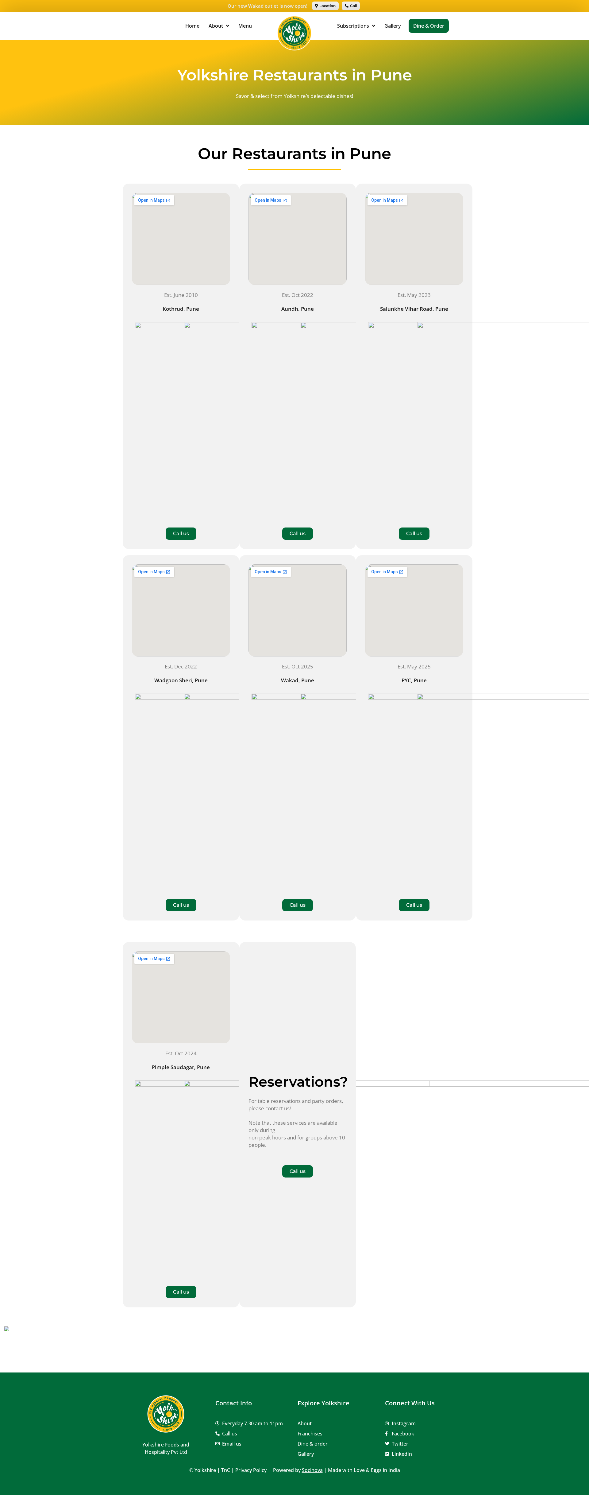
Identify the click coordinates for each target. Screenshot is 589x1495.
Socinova (312, 1470)
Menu (245, 25)
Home (192, 25)
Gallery (392, 25)
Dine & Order (428, 25)
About (216, 25)
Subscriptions (353, 25)
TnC (225, 1470)
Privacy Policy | (253, 1470)
